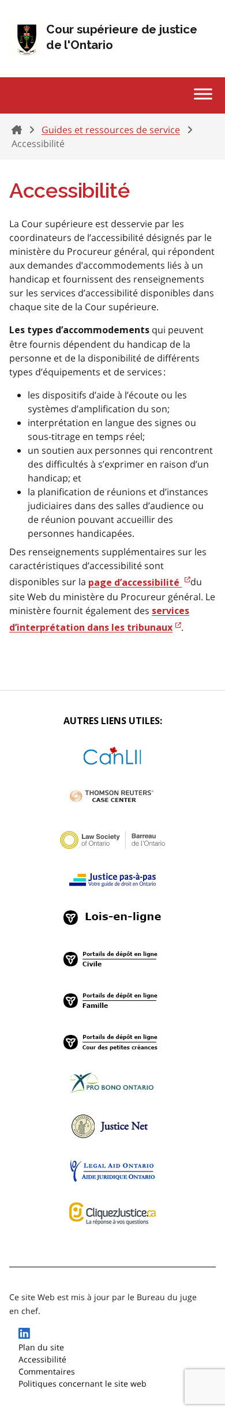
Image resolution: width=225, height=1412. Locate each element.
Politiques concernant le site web (82, 1383)
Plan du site (41, 1347)
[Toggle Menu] (203, 93)
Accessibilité (42, 1359)
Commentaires (46, 1371)
